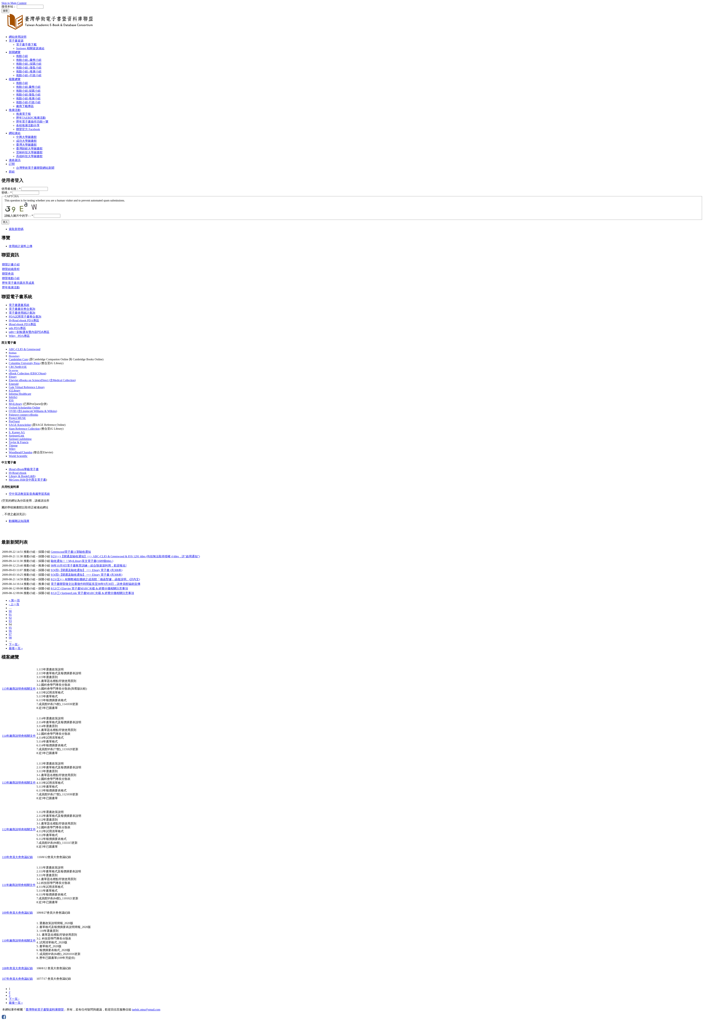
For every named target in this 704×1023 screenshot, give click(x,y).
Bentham (12, 353)
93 (10, 621)
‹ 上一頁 (14, 604)
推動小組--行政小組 (28, 75)
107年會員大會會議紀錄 (17, 978)
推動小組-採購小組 (28, 90)
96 (10, 631)
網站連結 (15, 133)
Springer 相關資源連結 (30, 48)
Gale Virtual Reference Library (27, 387)
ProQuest (14, 421)
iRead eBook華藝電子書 (24, 469)
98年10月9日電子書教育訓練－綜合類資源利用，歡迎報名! (88, 565)
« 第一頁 (14, 600)
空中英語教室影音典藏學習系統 (29, 493)
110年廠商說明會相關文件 (19, 940)
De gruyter (13, 370)
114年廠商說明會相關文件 (19, 735)
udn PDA (17, 328)
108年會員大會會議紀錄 (17, 968)
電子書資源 (16, 40)
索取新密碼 (16, 229)
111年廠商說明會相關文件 (19, 885)
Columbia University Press (24, 363)
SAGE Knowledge (20, 424)
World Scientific (18, 456)
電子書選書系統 (19, 305)
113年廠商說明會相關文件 (19, 782)
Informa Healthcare (20, 393)
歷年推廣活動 (11, 287)
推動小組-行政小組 (28, 102)
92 (10, 617)
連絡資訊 (15, 160)
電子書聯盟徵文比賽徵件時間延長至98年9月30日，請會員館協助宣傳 (95, 583)
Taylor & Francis (18, 442)
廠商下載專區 (25, 106)
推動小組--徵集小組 (28, 67)
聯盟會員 (8, 273)
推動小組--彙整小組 (28, 59)
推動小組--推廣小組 (28, 71)
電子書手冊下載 (26, 44)
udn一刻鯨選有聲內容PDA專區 (29, 332)
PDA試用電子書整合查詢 (25, 316)
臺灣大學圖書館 (26, 144)
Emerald (14, 383)
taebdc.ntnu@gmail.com (146, 1009)
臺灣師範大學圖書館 (29, 148)
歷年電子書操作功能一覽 (32, 121)
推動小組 (22, 56)
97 (10, 634)
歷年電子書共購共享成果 (18, 282)
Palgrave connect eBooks (23, 414)
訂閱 (12, 163)
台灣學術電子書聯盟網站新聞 (35, 167)
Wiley (12, 448)
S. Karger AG (17, 432)
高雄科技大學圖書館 (29, 156)
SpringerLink (16, 435)
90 (10, 611)
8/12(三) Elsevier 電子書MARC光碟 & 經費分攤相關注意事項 (89, 588)
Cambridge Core (18, 359)
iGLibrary (14, 390)
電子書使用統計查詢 (22, 312)
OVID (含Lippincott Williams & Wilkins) (33, 411)
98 (10, 637)
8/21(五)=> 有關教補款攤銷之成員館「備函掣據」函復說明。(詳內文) (95, 579)
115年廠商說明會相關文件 (19, 688)
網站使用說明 (17, 36)
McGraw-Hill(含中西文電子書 (27, 479)
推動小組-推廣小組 (28, 98)
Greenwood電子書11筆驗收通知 (71, 551)
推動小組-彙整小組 (28, 86)
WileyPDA (19, 335)
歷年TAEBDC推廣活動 (31, 117)
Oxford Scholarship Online (24, 407)
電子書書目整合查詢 (22, 308)
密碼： (6, 192)
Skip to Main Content (13, 3)
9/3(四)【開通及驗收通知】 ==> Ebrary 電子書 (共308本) (86, 570)
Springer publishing (20, 438)
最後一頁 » (16, 648)
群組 (12, 171)
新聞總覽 (15, 52)
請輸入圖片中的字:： (18, 215)
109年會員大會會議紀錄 (17, 912)
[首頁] (51, 30)
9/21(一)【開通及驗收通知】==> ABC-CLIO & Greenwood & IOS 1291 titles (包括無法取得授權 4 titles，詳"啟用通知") (125, 556)
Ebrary (13, 376)
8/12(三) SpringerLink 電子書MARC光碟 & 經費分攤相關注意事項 (92, 593)
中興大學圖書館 (26, 137)
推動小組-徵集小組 (28, 94)
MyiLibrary (15, 403)
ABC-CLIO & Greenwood (24, 349)
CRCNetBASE (18, 366)
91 (10, 614)
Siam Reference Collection (24, 428)
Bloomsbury (14, 356)
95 (10, 627)
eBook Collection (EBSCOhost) (27, 373)
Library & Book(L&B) (22, 476)
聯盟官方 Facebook (28, 129)
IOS (11, 400)
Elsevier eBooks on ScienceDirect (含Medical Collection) (42, 380)
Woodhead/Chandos (20, 452)
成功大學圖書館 (26, 140)
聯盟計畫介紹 (11, 264)
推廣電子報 (23, 113)
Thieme (13, 445)
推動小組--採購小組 (28, 63)
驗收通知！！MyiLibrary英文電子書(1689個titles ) (82, 561)
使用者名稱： (11, 188)
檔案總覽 (15, 79)
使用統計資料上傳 (20, 246)
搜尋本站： (8, 6)
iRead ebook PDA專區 (22, 324)
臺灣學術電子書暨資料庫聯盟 (45, 1009)
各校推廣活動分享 (28, 125)
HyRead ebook (17, 472)
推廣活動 (15, 110)
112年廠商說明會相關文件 (19, 829)
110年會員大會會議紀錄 (17, 857)
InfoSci (13, 397)
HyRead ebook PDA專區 (24, 320)
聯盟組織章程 (11, 269)
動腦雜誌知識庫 (19, 521)
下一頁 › (14, 644)
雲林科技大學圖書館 (29, 152)
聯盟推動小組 (11, 278)
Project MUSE (17, 418)
